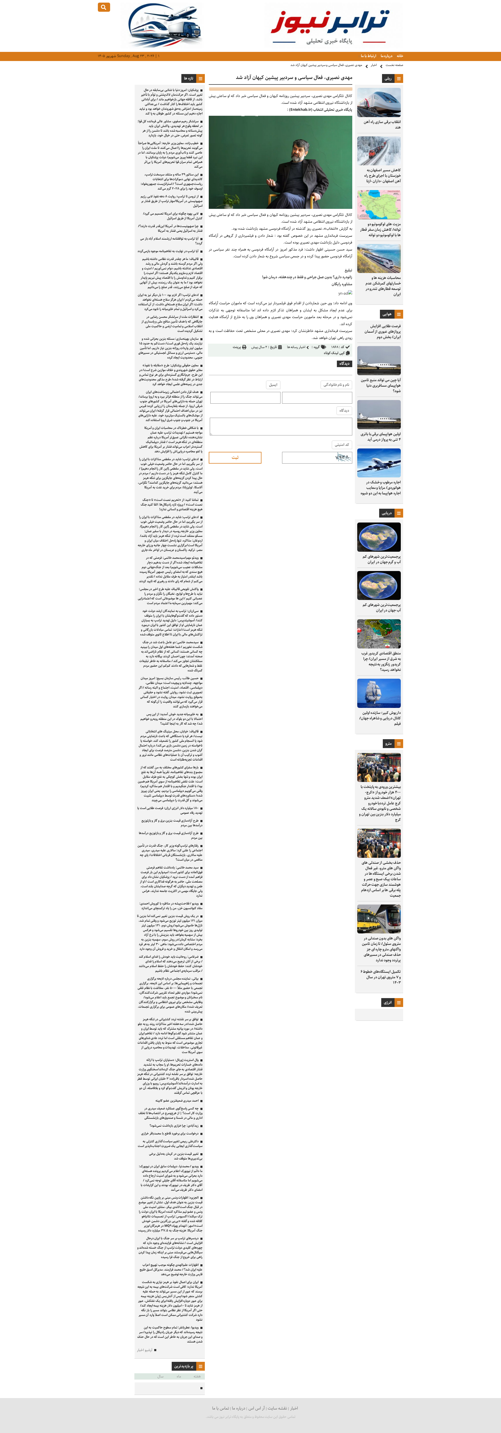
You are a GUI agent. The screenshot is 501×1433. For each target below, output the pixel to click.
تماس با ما (220, 1408)
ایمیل (273, 385)
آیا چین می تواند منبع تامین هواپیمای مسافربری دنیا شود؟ (381, 385)
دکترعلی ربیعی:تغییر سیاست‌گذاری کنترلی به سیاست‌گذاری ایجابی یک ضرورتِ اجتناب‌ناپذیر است (170, 1144)
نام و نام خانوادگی (336, 385)
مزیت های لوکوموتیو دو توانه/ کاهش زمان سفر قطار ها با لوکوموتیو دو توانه (380, 229)
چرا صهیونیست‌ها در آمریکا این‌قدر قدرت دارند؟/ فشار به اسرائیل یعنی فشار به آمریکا (170, 228)
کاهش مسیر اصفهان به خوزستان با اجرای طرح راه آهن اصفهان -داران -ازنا (382, 175)
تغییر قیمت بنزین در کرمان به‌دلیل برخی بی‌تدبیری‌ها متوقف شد (175, 1156)
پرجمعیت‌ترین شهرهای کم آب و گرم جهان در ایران (382, 559)
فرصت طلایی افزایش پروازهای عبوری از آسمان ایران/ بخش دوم (383, 331)
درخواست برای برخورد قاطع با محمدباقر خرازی (170, 1133)
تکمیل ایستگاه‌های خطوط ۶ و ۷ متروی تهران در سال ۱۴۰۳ (381, 977)
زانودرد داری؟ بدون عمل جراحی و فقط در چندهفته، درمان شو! (307, 277)
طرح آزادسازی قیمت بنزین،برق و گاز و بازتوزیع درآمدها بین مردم (171, 823)
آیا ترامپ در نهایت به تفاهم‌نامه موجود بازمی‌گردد (168, 251)
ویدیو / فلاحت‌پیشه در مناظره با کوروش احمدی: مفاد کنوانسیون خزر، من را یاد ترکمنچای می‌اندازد (170, 906)
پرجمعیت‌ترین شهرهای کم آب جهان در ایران (382, 608)
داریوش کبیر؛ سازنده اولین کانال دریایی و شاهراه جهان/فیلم (380, 718)
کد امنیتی (342, 445)
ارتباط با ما (368, 56)
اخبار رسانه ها (296, 347)
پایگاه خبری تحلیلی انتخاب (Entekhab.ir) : (319, 110)
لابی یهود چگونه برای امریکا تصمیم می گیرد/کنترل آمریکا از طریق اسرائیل (172, 216)
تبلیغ (348, 270)
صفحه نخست (394, 65)
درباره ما (386, 56)
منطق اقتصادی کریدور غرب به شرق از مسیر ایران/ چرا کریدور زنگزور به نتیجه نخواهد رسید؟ (381, 661)
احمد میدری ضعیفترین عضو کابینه (177, 1100)
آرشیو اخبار (144, 1350)
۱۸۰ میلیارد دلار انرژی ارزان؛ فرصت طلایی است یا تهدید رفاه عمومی (169, 810)
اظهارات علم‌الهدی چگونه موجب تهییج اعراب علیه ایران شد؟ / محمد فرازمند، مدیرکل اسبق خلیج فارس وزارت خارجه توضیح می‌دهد (171, 1269)
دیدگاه (344, 411)
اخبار (374, 65)
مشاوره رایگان (342, 284)
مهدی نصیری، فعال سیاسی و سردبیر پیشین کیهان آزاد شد (326, 65)
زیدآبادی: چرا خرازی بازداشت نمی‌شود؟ (174, 1125)
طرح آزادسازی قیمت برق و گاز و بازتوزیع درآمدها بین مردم (170, 835)
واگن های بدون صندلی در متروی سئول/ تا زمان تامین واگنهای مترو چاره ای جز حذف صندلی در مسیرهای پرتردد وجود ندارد (381, 949)
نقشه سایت (277, 1408)
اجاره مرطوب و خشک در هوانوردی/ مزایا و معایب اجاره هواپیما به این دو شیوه (381, 487)
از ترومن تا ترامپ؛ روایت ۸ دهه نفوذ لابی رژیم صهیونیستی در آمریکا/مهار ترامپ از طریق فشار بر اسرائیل (171, 201)
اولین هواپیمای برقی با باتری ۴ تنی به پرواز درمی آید (381, 437)
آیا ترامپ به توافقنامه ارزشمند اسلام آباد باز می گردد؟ (171, 241)
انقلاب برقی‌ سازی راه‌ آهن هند (382, 125)
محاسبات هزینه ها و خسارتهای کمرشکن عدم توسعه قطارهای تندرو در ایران (383, 286)
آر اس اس (256, 1408)
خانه (399, 56)
